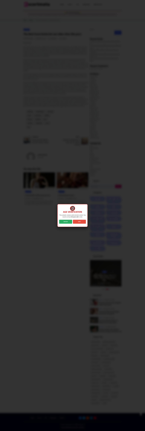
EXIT (79, 221)
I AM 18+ (65, 221)
